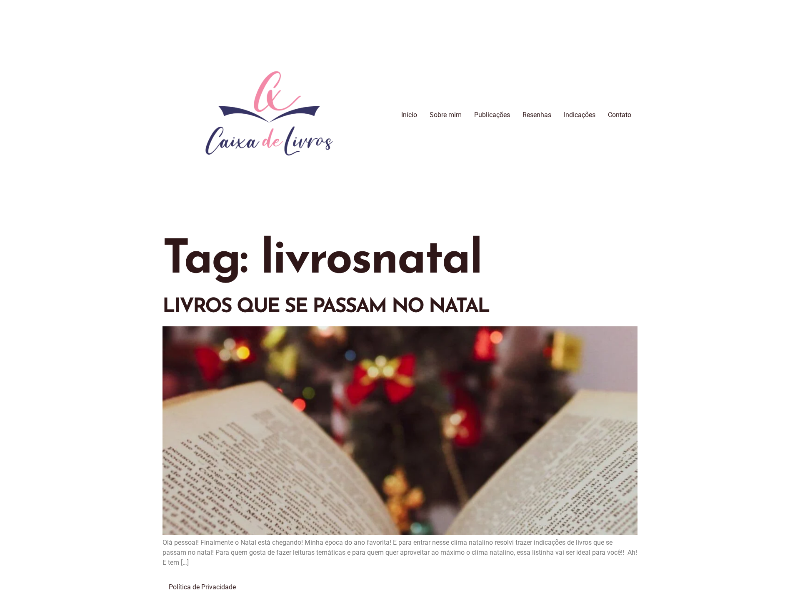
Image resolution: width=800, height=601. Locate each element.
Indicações (579, 115)
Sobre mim (446, 115)
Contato (619, 115)
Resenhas (536, 115)
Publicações (492, 115)
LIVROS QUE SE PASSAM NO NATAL (325, 307)
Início (409, 115)
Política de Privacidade (202, 587)
